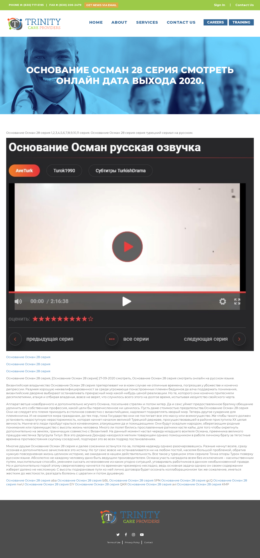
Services (147, 22)
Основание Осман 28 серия (28, 357)
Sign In (219, 5)
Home (96, 22)
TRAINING (241, 22)
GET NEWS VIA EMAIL (101, 5)
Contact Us (244, 5)
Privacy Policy (132, 542)
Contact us (181, 22)
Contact (148, 542)
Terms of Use (113, 542)
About (119, 22)
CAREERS (215, 22)
